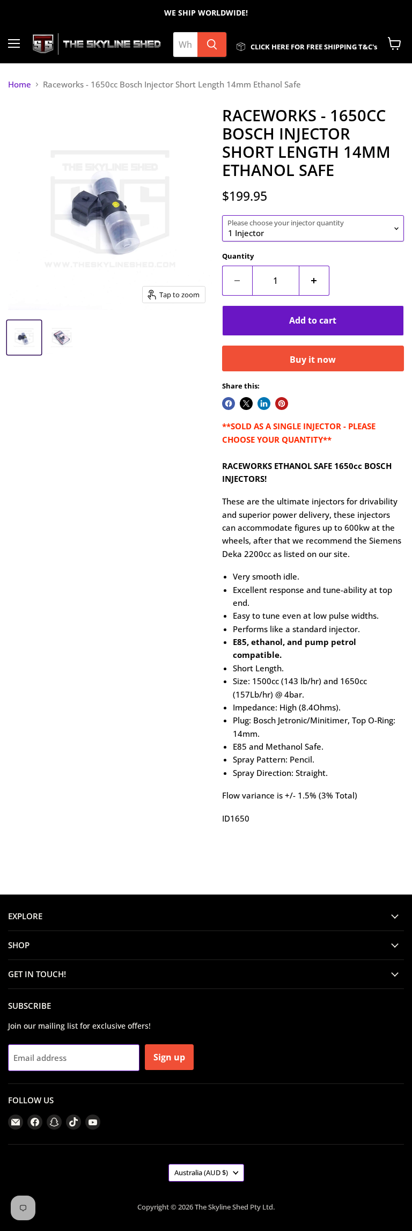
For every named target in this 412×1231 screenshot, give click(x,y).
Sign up (169, 1057)
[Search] (211, 44)
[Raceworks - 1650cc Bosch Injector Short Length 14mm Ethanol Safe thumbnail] (24, 337)
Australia (201, 1172)
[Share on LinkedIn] (264, 403)
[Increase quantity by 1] (314, 281)
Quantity (238, 256)
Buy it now (313, 359)
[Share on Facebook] (228, 403)
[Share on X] (246, 403)
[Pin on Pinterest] (281, 403)
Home (19, 84)
